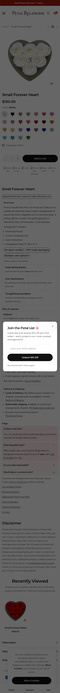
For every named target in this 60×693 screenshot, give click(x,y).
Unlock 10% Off (30, 357)
